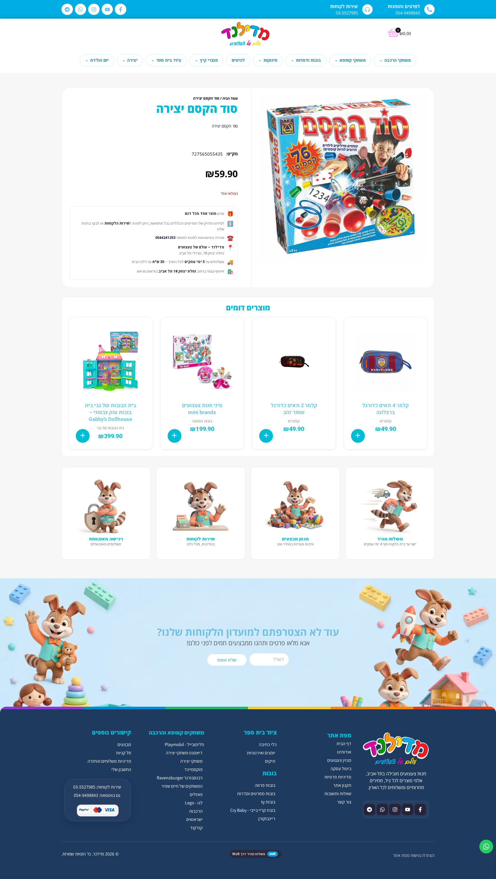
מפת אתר (401, 855)
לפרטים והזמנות (404, 6)
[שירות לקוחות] (367, 9)
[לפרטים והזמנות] (429, 9)
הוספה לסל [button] (358, 436)
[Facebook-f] (120, 9)
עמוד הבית (230, 98)
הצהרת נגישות (422, 855)
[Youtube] (107, 9)
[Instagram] (94, 9)
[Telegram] (67, 9)
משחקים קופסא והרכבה (176, 732)
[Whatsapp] (80, 9)
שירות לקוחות (344, 6)
